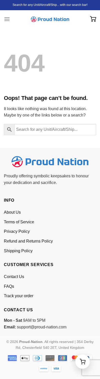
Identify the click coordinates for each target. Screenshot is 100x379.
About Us (12, 212)
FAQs (9, 286)
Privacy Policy (17, 231)
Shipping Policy (18, 251)
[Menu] (7, 19)
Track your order (18, 296)
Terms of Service (19, 222)
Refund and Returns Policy (28, 241)
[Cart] (93, 19)
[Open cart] (82, 361)
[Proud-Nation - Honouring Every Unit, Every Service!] (50, 19)
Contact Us (14, 276)
